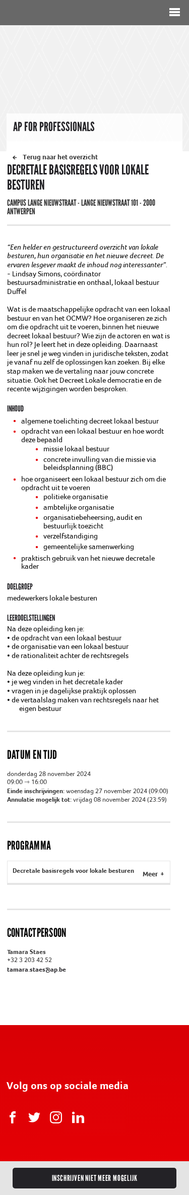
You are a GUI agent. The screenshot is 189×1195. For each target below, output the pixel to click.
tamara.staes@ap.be (36, 969)
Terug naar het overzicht (60, 157)
